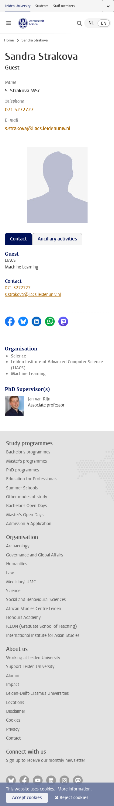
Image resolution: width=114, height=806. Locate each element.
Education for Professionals (31, 479)
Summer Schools (22, 488)
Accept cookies (27, 798)
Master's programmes (26, 461)
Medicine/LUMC (21, 582)
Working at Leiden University (33, 658)
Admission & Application (28, 524)
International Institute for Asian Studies (42, 635)
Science (18, 356)
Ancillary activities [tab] (57, 239)
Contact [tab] (18, 239)
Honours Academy (23, 617)
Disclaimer (15, 711)
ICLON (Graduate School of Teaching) (41, 626)
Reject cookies (74, 798)
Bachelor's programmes (28, 452)
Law (10, 573)
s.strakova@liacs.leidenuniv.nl (37, 128)
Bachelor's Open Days (26, 506)
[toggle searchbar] (79, 23)
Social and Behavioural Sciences (36, 599)
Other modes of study (26, 497)
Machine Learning (28, 374)
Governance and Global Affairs (34, 555)
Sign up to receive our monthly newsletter (45, 760)
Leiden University (17, 6)
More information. (74, 789)
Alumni (12, 676)
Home (9, 40)
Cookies (13, 720)
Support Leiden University (30, 666)
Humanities (16, 564)
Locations (15, 702)
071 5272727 (19, 109)
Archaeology (17, 546)
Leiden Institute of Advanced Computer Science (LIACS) (57, 365)
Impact (12, 684)
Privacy (12, 729)
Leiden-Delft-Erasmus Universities (37, 693)
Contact (13, 738)
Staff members (64, 6)
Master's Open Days (24, 515)
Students (41, 6)
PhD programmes (22, 470)
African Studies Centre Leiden (33, 609)
